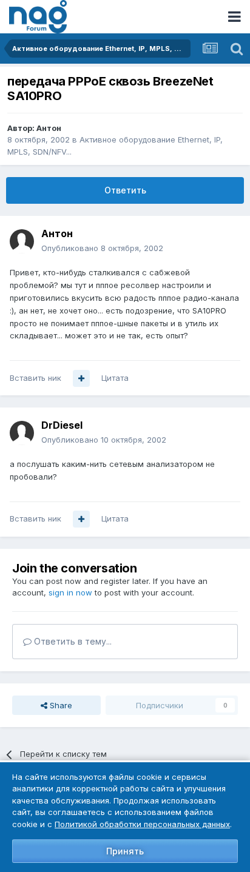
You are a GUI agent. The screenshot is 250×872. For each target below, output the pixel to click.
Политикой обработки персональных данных (142, 824)
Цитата (115, 378)
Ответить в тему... (72, 641)
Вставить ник (35, 378)
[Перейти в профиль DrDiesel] (22, 433)
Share (59, 705)
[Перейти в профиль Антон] (22, 241)
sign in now (70, 592)
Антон (48, 128)
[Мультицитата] (81, 378)
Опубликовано (102, 248)
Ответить (125, 190)
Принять (125, 851)
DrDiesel (62, 425)
